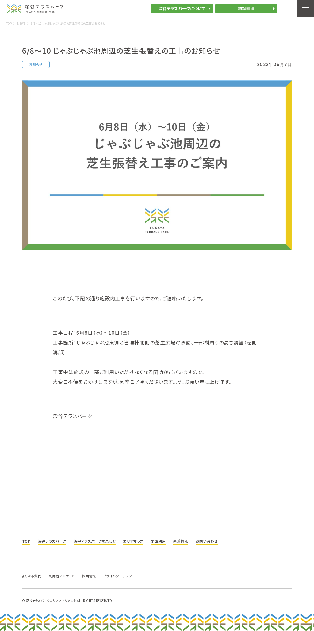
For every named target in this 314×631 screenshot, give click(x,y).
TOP (9, 23)
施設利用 (246, 8)
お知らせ (36, 64)
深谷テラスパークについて (182, 8)
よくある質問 (31, 575)
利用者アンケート (62, 575)
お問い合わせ (207, 541)
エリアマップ (133, 541)
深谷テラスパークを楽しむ (95, 541)
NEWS (21, 23)
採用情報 (89, 575)
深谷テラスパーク (52, 541)
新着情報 (180, 541)
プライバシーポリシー (119, 575)
